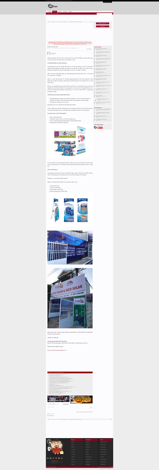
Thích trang (74, 402)
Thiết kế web (88, 461)
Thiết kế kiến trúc (88, 459)
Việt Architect (73, 449)
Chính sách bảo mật (110, 468)
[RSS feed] (59, 459)
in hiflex (57, 113)
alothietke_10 (99, 49)
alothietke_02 (99, 96)
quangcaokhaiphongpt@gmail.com (58, 350)
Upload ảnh (70, 11)
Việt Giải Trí (73, 461)
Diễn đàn (54, 11)
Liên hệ (99, 467)
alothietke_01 (99, 62)
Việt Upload (73, 454)
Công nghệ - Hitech (103, 449)
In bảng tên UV (51, 384)
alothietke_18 (99, 66)
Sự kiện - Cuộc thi (103, 461)
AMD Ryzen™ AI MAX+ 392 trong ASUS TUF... (104, 85)
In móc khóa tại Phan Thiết (53, 389)
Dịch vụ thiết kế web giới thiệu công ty (55, 392)
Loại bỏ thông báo (91, 42)
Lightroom (87, 454)
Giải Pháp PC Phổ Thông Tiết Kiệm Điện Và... (103, 51)
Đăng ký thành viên (103, 23)
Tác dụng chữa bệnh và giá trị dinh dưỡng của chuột (58, 382)
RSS (112, 467)
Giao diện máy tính (49, 467)
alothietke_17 (99, 79)
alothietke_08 (53, 53)
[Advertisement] (79, 17)
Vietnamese (54, 467)
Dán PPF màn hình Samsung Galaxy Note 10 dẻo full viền (59, 391)
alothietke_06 (99, 69)
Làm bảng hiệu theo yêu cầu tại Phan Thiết (103, 65)
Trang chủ (49, 11)
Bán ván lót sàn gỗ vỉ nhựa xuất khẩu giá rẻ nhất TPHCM (59, 388)
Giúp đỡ (102, 467)
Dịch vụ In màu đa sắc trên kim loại (55, 393)
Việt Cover (73, 444)
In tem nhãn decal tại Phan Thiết (101, 78)
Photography (88, 464)
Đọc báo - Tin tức (103, 444)
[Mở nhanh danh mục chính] (91, 21)
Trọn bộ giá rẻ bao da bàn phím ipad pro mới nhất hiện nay (59, 379)
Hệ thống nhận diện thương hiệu (54, 375)
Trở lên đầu (109, 467)
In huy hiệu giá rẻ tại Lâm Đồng (101, 68)
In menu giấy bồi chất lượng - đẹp (102, 55)
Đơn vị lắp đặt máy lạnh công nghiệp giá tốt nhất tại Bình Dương (60, 378)
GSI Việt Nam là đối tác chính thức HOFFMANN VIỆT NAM (59, 381)
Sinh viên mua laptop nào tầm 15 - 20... (103, 88)
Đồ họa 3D (87, 449)
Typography (87, 444)
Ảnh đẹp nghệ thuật (103, 459)
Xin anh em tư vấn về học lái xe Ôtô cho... (103, 98)
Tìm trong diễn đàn (50, 13)
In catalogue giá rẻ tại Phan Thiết (102, 48)
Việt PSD (72, 459)
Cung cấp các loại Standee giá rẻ (54, 385)
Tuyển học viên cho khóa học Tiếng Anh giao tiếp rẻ (58, 377)
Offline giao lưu (103, 464)
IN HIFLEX (57, 334)
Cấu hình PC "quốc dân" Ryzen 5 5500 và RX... (104, 102)
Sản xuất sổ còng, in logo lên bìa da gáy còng (57, 374)
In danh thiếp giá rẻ (100, 95)
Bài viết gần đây (56, 13)
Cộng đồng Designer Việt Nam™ (53, 468)
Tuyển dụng (65, 11)
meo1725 (98, 52)
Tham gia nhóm (65, 404)
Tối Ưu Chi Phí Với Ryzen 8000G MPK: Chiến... (104, 58)
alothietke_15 (99, 116)
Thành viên (59, 11)
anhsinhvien (99, 99)
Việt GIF (72, 464)
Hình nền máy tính (103, 454)
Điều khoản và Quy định (103, 468)
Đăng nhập (102, 26)
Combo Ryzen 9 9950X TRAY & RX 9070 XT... (104, 75)
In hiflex (62, 58)
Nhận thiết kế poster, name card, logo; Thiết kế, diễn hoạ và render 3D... (61, 386)
